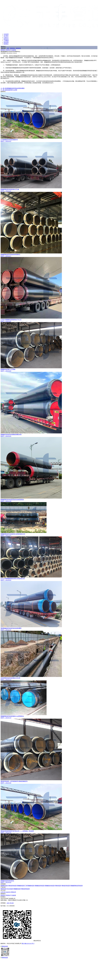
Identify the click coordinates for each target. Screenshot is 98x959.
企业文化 (8, 892)
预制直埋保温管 (12, 885)
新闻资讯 (6, 39)
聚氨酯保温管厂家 (22, 885)
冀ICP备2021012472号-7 (28, 943)
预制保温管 (58, 885)
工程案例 (6, 40)
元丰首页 (6, 34)
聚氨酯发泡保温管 (50, 885)
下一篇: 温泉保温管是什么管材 (9, 90)
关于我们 (6, 35)
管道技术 (8, 50)
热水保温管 (10, 888)
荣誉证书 (13, 892)
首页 (8, 48)
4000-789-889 (10, 903)
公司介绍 (3, 892)
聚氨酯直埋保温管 (40, 885)
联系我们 (6, 43)
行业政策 (13, 50)
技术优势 (6, 42)
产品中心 (6, 37)
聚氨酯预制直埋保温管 (76, 885)
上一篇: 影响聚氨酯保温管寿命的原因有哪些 (12, 88)
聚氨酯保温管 (4, 885)
